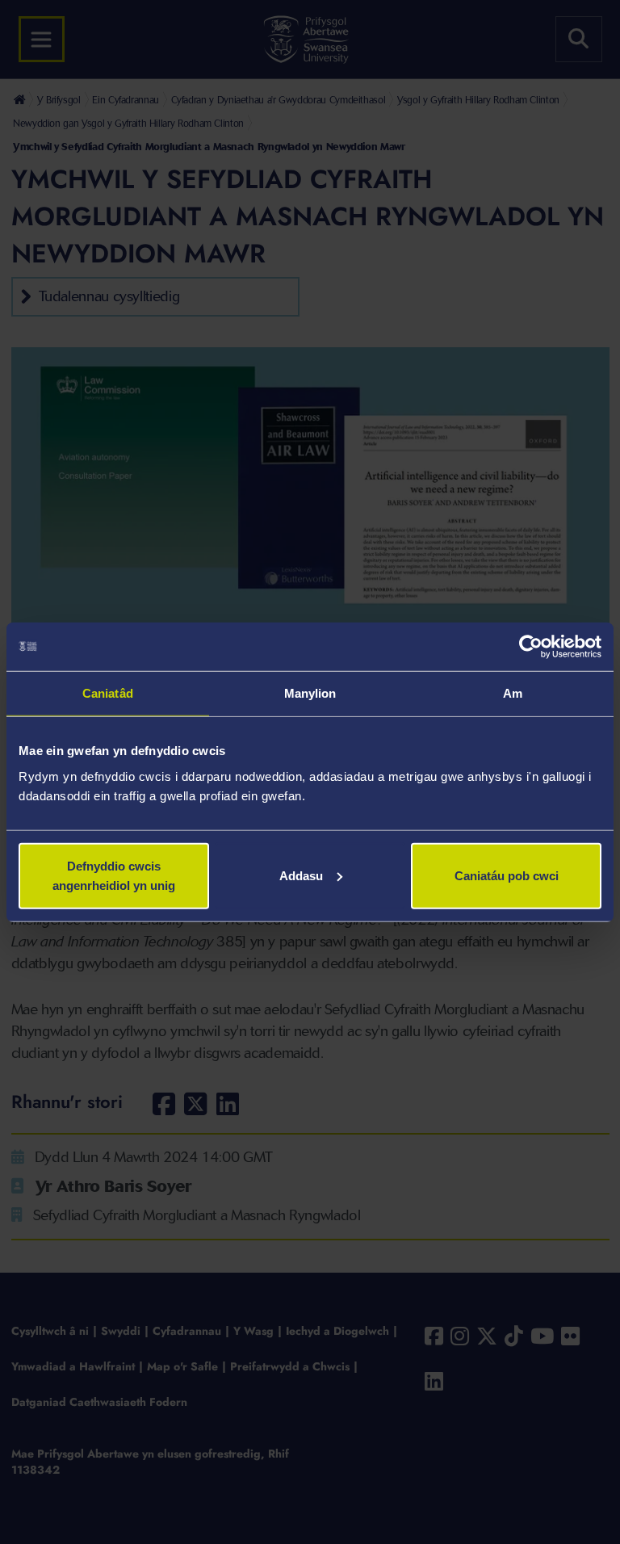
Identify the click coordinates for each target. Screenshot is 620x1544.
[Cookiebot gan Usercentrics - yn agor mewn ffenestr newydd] (530, 647)
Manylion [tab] (310, 693)
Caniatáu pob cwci (507, 875)
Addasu (301, 875)
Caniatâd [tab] (107, 693)
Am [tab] (512, 693)
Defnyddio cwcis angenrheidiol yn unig (113, 875)
